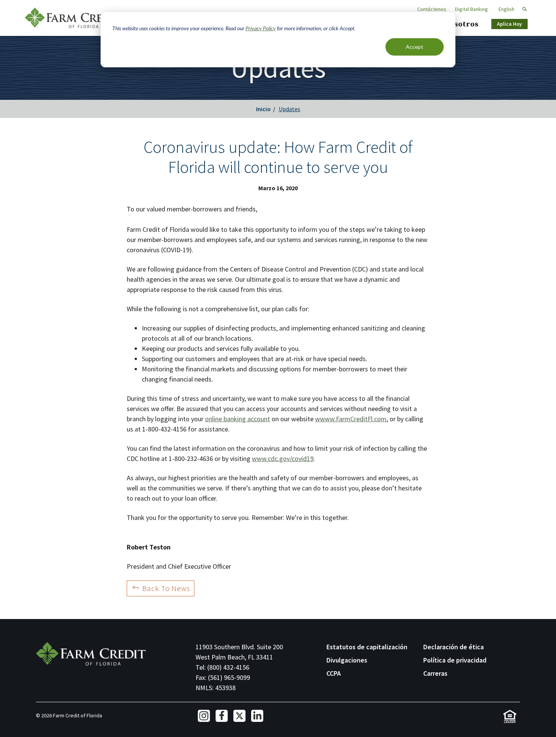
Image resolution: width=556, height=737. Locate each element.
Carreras (435, 673)
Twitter (239, 716)
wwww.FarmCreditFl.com (351, 418)
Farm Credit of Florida (74, 18)
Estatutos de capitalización (366, 646)
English (506, 9)
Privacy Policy (260, 28)
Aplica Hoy (509, 23)
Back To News (166, 588)
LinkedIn (257, 716)
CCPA (333, 673)
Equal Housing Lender (509, 716)
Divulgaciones (346, 660)
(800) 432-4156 (228, 667)
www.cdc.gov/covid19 (283, 458)
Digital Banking (471, 9)
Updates (289, 109)
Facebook (222, 716)
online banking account (237, 418)
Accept (414, 46)
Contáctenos (431, 9)
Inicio (263, 109)
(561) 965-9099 (229, 677)
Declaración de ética (453, 646)
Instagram (204, 716)
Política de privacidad (454, 660)
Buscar (521, 9)
